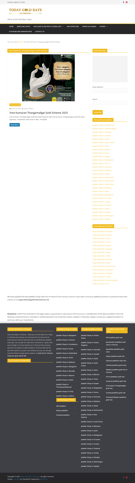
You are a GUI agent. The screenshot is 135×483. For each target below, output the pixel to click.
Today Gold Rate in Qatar (101, 263)
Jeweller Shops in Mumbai (65, 371)
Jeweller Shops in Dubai (100, 139)
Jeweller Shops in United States (103, 125)
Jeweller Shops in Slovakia (101, 212)
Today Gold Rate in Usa (100, 284)
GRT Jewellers (61, 406)
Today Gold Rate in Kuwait (101, 245)
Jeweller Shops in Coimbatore (67, 344)
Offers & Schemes (89, 26)
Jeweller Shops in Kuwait (101, 156)
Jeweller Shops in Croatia (101, 202)
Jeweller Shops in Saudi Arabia (103, 143)
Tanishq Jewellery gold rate (116, 393)
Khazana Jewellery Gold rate (116, 361)
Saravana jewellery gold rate (116, 381)
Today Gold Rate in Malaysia (102, 249)
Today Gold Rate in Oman (101, 256)
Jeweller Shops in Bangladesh (102, 160)
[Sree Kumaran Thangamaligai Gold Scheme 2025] (48, 77)
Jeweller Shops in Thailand (101, 205)
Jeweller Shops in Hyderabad (66, 353)
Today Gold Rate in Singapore (102, 270)
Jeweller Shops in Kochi (64, 358)
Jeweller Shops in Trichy (64, 391)
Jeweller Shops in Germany (101, 167)
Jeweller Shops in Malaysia (101, 170)
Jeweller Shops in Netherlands (103, 177)
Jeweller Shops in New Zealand (103, 181)
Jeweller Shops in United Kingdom (104, 129)
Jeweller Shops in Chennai (65, 340)
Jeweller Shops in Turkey (101, 209)
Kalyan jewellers (62, 410)
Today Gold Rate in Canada (102, 235)
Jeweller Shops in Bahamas (102, 188)
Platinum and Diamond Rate (20, 31)
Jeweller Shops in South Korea (103, 184)
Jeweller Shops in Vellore (65, 396)
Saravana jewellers (63, 415)
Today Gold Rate (28, 108)
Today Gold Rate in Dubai (101, 238)
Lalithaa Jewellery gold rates (116, 365)
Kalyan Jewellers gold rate (115, 356)
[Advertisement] (110, 69)
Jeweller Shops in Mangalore (66, 367)
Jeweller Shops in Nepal (100, 174)
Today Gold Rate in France (101, 242)
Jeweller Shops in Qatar (100, 146)
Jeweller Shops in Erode (64, 349)
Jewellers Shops (23, 26)
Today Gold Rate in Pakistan (102, 259)
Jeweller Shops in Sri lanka (101, 198)
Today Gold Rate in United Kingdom (105, 280)
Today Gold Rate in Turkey (101, 277)
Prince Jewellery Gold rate (115, 377)
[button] (62, 26)
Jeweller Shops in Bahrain (101, 149)
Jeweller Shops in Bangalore (66, 335)
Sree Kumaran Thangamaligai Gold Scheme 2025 (38, 112)
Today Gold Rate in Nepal (101, 252)
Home (11, 26)
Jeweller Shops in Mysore (65, 375)
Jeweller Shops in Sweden (101, 219)
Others (102, 26)
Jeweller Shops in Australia (101, 132)
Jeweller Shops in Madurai (65, 362)
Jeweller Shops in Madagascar (103, 195)
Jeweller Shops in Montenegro (103, 216)
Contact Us (39, 31)
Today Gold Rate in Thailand (102, 273)
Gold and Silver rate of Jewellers (47, 26)
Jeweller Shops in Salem (64, 380)
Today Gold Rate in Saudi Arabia (103, 266)
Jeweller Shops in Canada (101, 136)
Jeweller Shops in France (101, 163)
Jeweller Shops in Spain (100, 191)
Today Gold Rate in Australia (102, 231)
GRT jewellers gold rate (114, 338)
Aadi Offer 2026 (73, 26)
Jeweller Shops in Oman (100, 153)
